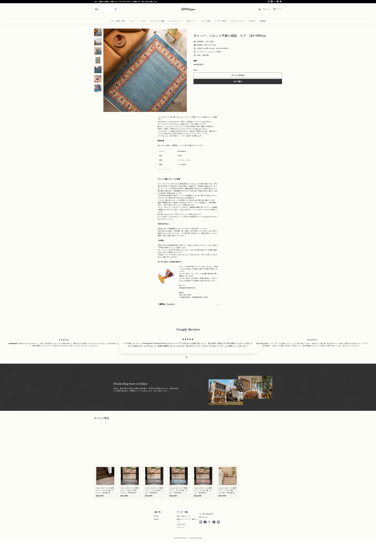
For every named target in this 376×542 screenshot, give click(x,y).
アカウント (180, 527)
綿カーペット (192, 21)
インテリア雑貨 (220, 21)
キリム (143, 21)
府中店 (156, 516)
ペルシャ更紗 (206, 21)
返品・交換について (183, 516)
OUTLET (252, 21)
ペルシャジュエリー (237, 21)
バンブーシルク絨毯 (157, 21)
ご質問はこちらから (166, 304)
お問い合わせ (181, 524)
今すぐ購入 (237, 81)
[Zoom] (145, 70)
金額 (195, 60)
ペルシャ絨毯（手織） (118, 21)
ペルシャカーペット (175, 21)
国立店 (156, 519)
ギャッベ (133, 21)
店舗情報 (262, 21)
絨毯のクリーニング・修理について (187, 520)
